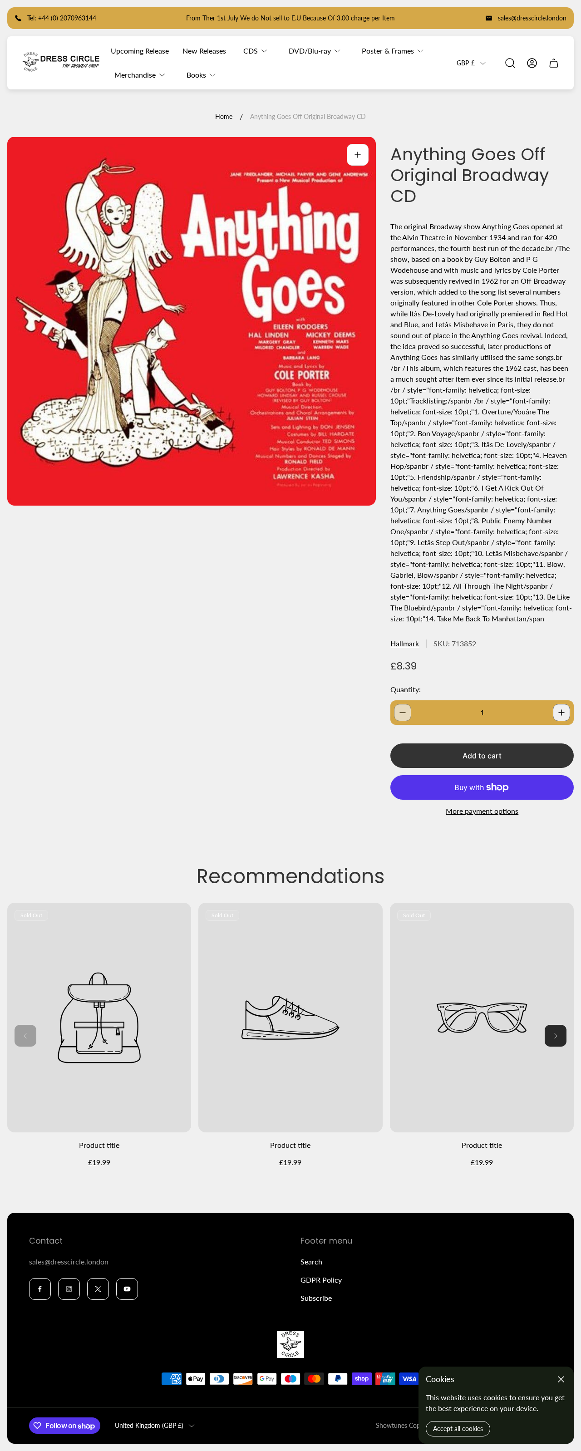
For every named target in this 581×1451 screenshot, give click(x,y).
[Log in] (532, 63)
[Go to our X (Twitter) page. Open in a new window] (98, 1289)
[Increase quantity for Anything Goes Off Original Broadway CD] (561, 712)
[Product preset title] (99, 1018)
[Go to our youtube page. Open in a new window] (127, 1289)
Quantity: (405, 689)
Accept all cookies (458, 1428)
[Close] (561, 1379)
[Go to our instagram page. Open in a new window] (69, 1289)
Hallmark (404, 643)
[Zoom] (358, 155)
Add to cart (482, 755)
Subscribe (316, 1298)
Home (223, 116)
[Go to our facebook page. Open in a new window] (40, 1289)
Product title (99, 1145)
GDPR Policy (321, 1279)
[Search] (510, 63)
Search (311, 1261)
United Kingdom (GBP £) (149, 1425)
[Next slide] (555, 1036)
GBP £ (466, 63)
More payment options (482, 811)
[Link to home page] (290, 1344)
